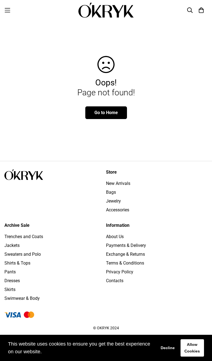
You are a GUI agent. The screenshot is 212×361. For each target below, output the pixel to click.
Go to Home (106, 112)
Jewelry (113, 201)
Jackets (12, 245)
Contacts (114, 280)
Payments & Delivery (126, 245)
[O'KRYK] (106, 10)
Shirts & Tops (17, 263)
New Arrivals (118, 183)
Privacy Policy (119, 271)
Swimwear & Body (22, 298)
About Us (115, 236)
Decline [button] (168, 348)
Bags (111, 192)
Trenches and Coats (23, 236)
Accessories (117, 209)
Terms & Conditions (125, 263)
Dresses (12, 280)
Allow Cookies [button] (192, 347)
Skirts (9, 289)
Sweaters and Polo (22, 254)
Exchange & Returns (125, 254)
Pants (10, 271)
